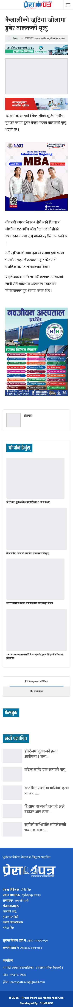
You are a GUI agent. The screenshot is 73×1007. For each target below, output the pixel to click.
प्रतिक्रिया (38, 691)
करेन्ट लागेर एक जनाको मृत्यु (44, 769)
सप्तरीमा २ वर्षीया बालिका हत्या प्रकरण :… (46, 791)
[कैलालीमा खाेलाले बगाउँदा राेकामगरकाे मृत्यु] (36, 529)
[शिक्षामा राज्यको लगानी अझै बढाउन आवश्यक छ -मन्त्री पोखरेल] (12, 811)
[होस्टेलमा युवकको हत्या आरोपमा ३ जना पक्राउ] (35, 478)
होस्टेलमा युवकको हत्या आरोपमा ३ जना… (41, 754)
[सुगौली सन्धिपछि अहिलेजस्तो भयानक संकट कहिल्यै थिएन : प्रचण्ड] (12, 829)
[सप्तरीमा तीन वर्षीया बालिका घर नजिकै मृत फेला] (35, 579)
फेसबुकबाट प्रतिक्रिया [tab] (38, 681)
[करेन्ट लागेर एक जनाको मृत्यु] (12, 774)
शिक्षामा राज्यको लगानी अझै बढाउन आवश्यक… (44, 809)
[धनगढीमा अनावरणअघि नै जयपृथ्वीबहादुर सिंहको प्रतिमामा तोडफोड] (36, 630)
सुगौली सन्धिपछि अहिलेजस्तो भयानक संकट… (45, 827)
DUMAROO (46, 1003)
